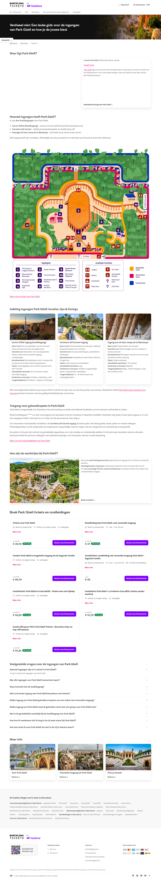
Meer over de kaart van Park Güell (25, 296)
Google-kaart (89, 65)
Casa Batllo (85, 803)
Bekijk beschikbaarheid (64, 542)
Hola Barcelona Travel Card (51, 807)
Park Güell (24, 43)
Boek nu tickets (87, 500)
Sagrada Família (49, 803)
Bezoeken (35, 12)
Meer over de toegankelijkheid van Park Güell (30, 440)
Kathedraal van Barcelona (20, 810)
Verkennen (17, 12)
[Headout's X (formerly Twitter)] (149, 876)
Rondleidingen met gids (112, 814)
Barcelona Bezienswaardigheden (56, 12)
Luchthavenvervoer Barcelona (40, 818)
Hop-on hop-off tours (91, 814)
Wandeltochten (131, 814)
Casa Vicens (125, 803)
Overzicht (5, 40)
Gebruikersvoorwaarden (95, 857)
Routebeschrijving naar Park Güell (97, 104)
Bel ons (53, 849)
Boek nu (15, 777)
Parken (12, 814)
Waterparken (37, 814)
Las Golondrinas (71, 807)
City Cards (110, 810)
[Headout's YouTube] (141, 876)
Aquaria (100, 810)
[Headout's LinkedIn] (133, 876)
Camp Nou (74, 803)
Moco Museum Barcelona (116, 807)
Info (26, 12)
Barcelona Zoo (58, 810)
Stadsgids (76, 12)
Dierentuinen (51, 814)
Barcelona (13, 43)
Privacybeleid (90, 853)
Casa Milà (97, 803)
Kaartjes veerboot (62, 818)
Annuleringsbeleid (92, 860)
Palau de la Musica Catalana (92, 807)
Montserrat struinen (41, 810)
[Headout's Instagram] (137, 876)
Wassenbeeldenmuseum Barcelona (24, 807)
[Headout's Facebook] (145, 876)
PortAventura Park (111, 803)
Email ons (54, 853)
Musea (139, 810)
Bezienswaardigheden (125, 810)
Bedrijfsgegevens (92, 849)
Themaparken (23, 814)
